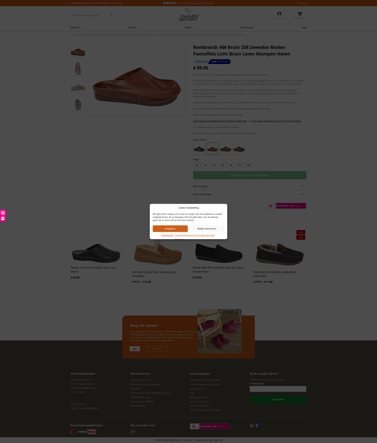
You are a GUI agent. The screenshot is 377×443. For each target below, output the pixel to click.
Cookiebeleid (167, 235)
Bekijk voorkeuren (206, 228)
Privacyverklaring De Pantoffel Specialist (195, 235)
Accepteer (170, 228)
